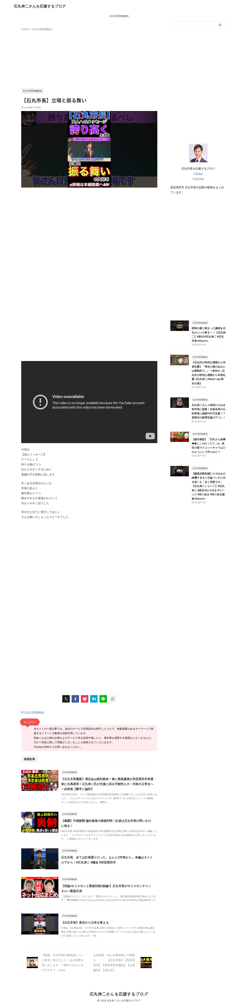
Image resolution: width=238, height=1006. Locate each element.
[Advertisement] (89, 59)
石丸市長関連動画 (119, 15)
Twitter (198, 173)
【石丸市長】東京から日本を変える (85, 922)
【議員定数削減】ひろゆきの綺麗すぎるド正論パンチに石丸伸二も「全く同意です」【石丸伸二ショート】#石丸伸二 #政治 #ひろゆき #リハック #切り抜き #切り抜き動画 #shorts (209, 486)
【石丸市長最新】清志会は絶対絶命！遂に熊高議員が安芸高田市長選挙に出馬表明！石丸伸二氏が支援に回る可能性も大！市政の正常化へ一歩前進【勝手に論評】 (107, 784)
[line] (103, 699)
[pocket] (84, 699)
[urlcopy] (112, 699)
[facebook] (75, 699)
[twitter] (66, 699)
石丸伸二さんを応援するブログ (40, 6)
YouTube (198, 178)
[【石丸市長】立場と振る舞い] (94, 699)
